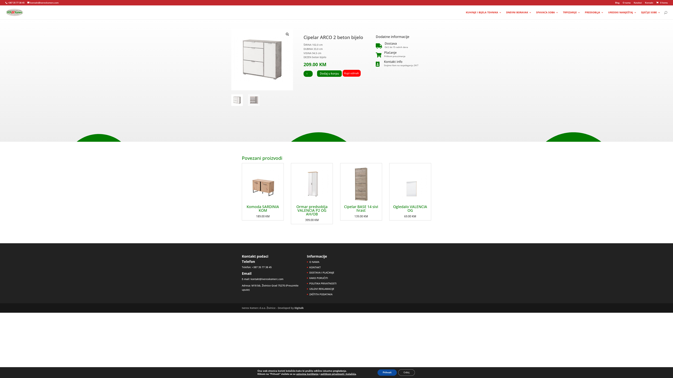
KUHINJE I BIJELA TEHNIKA (482, 12)
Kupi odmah (351, 73)
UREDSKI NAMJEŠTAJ (620, 12)
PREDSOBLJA (592, 12)
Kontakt (649, 3)
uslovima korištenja (307, 374)
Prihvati (387, 372)
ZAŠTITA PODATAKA (320, 294)
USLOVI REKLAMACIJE (321, 288)
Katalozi (638, 3)
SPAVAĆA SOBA (545, 12)
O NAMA (314, 262)
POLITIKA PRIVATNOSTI (322, 283)
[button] (287, 34)
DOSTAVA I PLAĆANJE (321, 272)
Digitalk (299, 308)
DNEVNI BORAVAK (517, 12)
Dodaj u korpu (329, 73)
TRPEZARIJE (570, 12)
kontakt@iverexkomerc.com (267, 279)
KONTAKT (315, 267)
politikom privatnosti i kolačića (338, 374)
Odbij (406, 372)
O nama (627, 3)
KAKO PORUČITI (318, 278)
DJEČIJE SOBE (649, 12)
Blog (617, 3)
